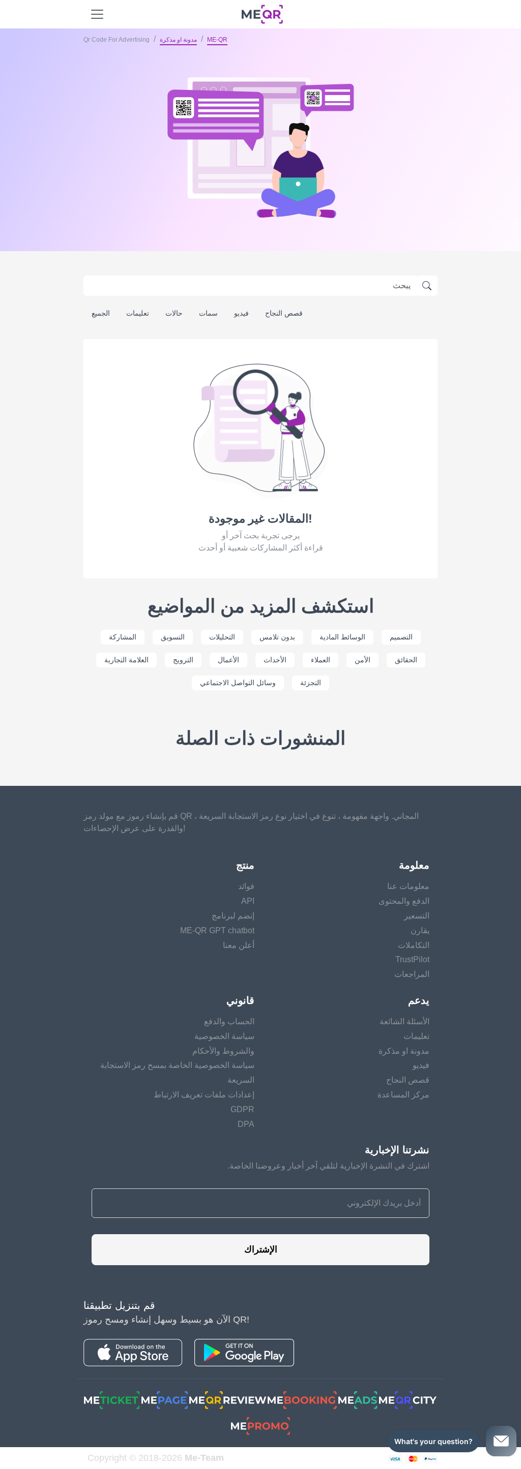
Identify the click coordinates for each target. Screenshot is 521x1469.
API (247, 901)
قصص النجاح (284, 313)
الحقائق (406, 660)
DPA (246, 1124)
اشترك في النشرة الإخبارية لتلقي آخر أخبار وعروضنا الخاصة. (328, 1165)
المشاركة (122, 637)
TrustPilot (412, 959)
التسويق (173, 637)
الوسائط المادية (342, 637)
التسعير (416, 915)
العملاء (320, 660)
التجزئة (310, 683)
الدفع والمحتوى (404, 901)
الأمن (362, 660)
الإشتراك (260, 1249)
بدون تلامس (277, 637)
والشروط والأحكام (223, 1051)
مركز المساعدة (403, 1094)
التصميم (401, 637)
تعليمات (137, 313)
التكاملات (413, 945)
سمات (208, 313)
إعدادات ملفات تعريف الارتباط (204, 1094)
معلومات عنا (408, 886)
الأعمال (228, 660)
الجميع (101, 313)
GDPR (242, 1109)
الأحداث (275, 660)
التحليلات (222, 637)
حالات (174, 313)
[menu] (97, 14)
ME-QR (217, 39)
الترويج (183, 660)
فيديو (241, 313)
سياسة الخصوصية (224, 1036)
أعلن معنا (238, 945)
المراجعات (411, 974)
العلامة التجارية (126, 660)
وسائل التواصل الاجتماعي (238, 683)
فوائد (246, 886)
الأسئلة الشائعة (404, 1021)
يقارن (420, 930)
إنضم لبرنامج (233, 915)
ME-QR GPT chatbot (217, 930)
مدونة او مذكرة (178, 39)
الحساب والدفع (229, 1021)
